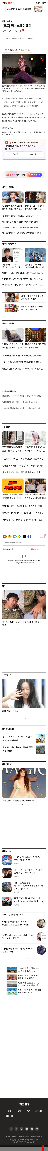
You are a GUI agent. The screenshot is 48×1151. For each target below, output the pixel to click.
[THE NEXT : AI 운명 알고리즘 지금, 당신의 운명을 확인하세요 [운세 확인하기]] (24, 174)
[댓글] (21, 31)
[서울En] (7, 3)
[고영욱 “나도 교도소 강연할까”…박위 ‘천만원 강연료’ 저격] (41, 937)
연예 (3, 21)
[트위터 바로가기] (16, 1129)
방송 (3, 586)
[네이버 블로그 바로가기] (37, 1129)
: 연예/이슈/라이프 (11, 914)
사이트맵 (33, 1137)
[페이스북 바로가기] (11, 1129)
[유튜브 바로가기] (21, 1129)
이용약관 (14, 1137)
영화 (29, 1110)
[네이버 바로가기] (32, 1129)
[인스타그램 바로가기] (27, 1129)
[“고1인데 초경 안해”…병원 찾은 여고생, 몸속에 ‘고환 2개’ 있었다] (41, 923)
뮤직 (19, 1110)
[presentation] (4, 73)
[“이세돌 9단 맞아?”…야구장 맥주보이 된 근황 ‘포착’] (41, 950)
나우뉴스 (5, 851)
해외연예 (9, 21)
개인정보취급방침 (24, 1137)
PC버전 (39, 1137)
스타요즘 (5, 674)
